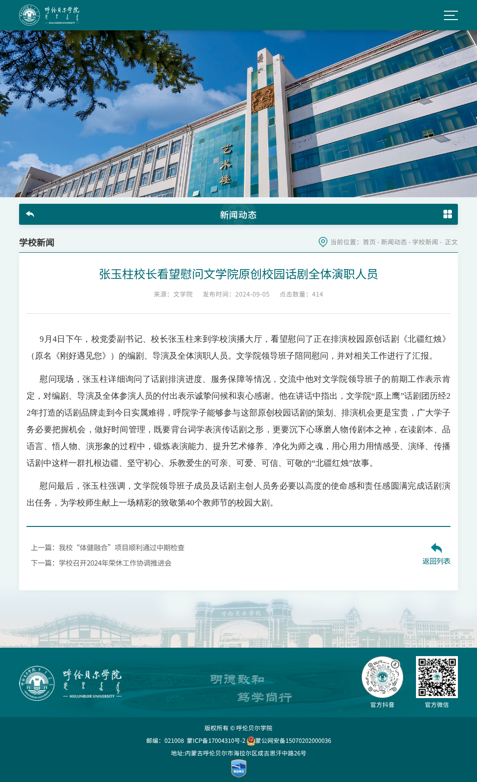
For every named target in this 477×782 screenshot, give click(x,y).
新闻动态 (394, 241)
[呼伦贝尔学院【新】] (49, 15)
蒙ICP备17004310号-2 (216, 740)
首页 (369, 241)
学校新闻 (425, 241)
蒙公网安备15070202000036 (293, 740)
